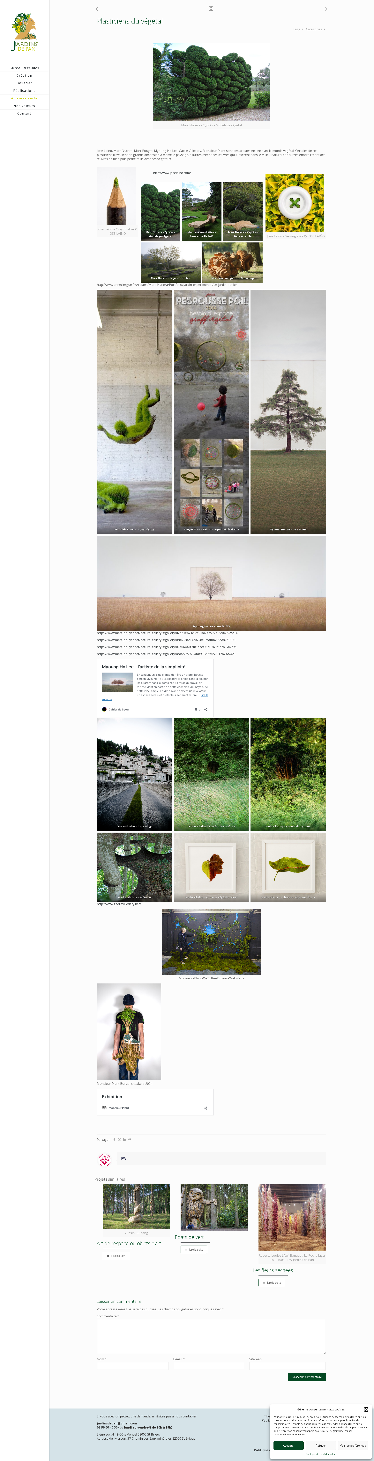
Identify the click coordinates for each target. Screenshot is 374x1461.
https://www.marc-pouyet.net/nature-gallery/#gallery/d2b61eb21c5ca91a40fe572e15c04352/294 (167, 633)
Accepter (289, 1445)
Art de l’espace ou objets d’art (129, 1243)
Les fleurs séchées (273, 1270)
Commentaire (108, 1316)
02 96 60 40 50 (107, 1427)
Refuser (321, 1445)
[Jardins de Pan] (24, 32)
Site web (255, 1359)
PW (123, 1158)
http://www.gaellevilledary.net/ (119, 904)
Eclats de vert (189, 1237)
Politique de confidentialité (321, 1454)
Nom (102, 1359)
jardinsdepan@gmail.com (117, 1423)
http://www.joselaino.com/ (166, 173)
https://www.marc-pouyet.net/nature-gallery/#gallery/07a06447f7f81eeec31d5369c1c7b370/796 (166, 647)
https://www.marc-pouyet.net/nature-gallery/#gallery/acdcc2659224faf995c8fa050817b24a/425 (166, 654)
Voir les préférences (353, 1445)
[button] (366, 1409)
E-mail (179, 1359)
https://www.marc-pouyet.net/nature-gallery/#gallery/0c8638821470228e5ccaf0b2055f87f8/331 (166, 640)
